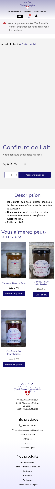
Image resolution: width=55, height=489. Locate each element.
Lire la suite (41, 294)
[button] (20, 16)
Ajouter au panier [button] (13, 293)
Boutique (27, 12)
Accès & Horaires (40, 12)
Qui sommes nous (14, 12)
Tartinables (15, 44)
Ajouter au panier (35, 175)
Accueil (4, 44)
